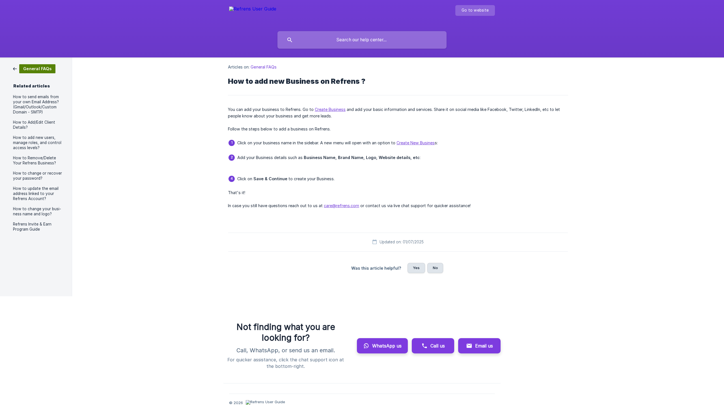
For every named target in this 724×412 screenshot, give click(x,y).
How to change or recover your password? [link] (37, 176)
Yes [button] (416, 267)
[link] (34, 68)
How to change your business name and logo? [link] (37, 211)
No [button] (435, 267)
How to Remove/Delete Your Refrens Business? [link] (34, 160)
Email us (484, 346)
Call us (437, 346)
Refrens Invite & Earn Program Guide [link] (32, 226)
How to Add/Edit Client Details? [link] (34, 125)
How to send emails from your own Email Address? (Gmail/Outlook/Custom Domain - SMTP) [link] (36, 104)
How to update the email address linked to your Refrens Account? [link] (36, 193)
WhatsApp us (387, 346)
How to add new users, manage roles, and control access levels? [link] (37, 142)
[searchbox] (362, 40)
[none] (252, 14)
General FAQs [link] (264, 67)
